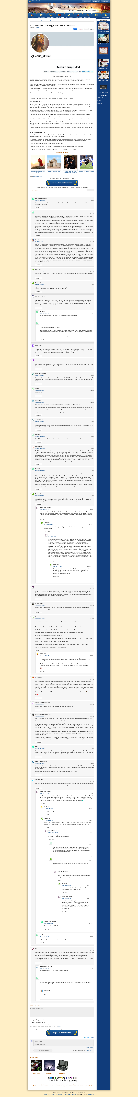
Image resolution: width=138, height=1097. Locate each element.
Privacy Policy (59, 1094)
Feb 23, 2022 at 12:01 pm (40, 618)
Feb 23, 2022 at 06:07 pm (48, 820)
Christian (36, 174)
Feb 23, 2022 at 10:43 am (39, 763)
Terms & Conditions (49, 1094)
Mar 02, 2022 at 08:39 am (39, 390)
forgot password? (89, 1047)
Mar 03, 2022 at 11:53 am (44, 509)
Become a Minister (41, 17)
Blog (96, 17)
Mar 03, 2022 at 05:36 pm (48, 524)
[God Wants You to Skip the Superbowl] (86, 163)
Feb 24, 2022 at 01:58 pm (53, 832)
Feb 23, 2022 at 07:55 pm (48, 808)
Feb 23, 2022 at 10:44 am (39, 748)
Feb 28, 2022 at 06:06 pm (44, 979)
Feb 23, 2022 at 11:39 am (39, 679)
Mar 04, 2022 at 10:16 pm (44, 936)
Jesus (41, 176)
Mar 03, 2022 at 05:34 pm (39, 284)
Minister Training (78, 17)
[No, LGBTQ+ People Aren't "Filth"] (54, 163)
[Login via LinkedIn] (91, 1037)
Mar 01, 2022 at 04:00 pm (44, 655)
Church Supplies (50, 17)
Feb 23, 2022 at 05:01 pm (40, 588)
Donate (74, 1094)
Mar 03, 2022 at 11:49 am (66, 898)
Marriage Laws (87, 17)
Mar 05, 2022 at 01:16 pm (44, 324)
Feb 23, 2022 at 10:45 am (44, 968)
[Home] (69, 8)
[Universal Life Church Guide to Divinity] (62, 1080)
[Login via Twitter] (89, 1037)
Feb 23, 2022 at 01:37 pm (40, 605)
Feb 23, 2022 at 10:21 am (39, 781)
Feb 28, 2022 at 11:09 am (61, 873)
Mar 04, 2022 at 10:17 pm (44, 313)
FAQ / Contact (105, 1)
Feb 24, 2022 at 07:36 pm (40, 448)
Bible (38, 176)
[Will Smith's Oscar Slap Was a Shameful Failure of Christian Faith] (70, 163)
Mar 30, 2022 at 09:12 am (39, 213)
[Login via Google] (87, 1037)
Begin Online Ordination (62, 1033)
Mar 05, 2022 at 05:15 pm (57, 566)
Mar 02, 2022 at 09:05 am (39, 361)
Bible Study (100, 97)
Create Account (90, 1050)
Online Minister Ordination (62, 183)
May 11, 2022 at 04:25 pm (40, 200)
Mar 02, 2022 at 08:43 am (39, 375)
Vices (98, 108)
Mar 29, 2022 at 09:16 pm (39, 241)
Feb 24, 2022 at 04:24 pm (57, 844)
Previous (34, 23)
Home (32, 17)
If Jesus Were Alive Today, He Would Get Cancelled (52, 26)
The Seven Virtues (101, 106)
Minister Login (86, 1)
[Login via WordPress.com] (85, 1037)
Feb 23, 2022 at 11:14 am (44, 793)
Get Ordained (96, 1)
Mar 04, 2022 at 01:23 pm (53, 536)
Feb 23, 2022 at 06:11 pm (39, 495)
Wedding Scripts (105, 17)
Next (91, 23)
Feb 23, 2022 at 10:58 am (39, 716)
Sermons (99, 103)
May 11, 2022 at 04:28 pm (48, 923)
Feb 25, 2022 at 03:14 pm (57, 860)
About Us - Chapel (60, 17)
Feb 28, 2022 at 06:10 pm (40, 436)
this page (59, 1026)
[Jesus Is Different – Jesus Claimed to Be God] (38, 163)
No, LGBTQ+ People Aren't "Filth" (54, 171)
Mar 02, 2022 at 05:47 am (39, 421)
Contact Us (91, 1094)
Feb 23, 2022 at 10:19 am (39, 950)
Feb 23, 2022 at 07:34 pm (40, 470)
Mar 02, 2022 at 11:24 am (66, 885)
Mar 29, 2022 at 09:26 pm (48, 992)
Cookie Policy (67, 1094)
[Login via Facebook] (93, 1038)
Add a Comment (63, 194)
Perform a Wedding (69, 17)
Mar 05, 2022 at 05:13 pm (39, 271)
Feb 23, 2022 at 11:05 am (39, 704)
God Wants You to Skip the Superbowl (86, 171)
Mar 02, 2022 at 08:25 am (39, 402)
